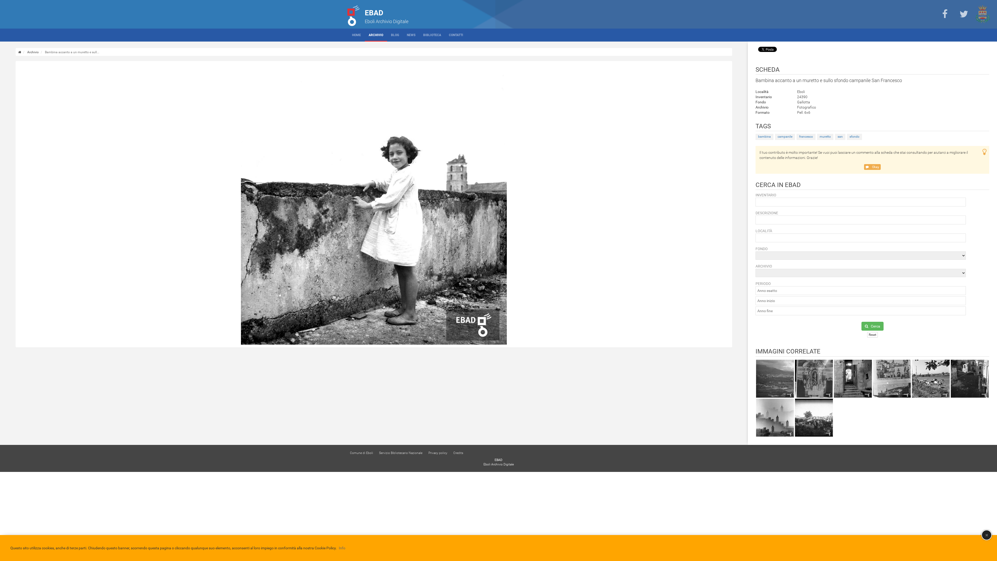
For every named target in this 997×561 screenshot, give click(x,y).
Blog (395, 35)
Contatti (456, 35)
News (411, 35)
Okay (875, 167)
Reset (872, 335)
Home (356, 35)
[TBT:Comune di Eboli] (983, 14)
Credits (458, 453)
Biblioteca (432, 35)
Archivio (376, 35)
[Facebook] (945, 14)
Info (342, 548)
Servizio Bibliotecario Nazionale (400, 453)
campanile (785, 136)
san (840, 136)
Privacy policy (437, 453)
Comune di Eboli (361, 453)
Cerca (875, 326)
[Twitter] (964, 14)
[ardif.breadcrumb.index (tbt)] (19, 52)
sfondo (854, 136)
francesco (806, 136)
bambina (764, 136)
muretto (825, 136)
